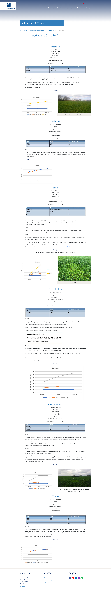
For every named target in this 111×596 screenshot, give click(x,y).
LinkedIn (62, 592)
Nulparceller (41, 30)
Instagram (68, 592)
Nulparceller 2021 (50, 30)
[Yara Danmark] (7, 6)
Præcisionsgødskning (33, 30)
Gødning (25, 30)
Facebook (69, 247)
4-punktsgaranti (48, 582)
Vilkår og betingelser (36, 592)
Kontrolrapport (46, 592)
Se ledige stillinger (48, 580)
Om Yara (46, 577)
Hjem (21, 30)
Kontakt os (22, 586)
